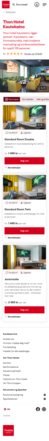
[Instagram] (44, 409)
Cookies (6, 415)
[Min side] (36, 4)
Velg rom (24, 161)
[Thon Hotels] (6, 4)
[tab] (11, 99)
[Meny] (44, 4)
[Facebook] (38, 409)
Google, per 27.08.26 (33, 54)
